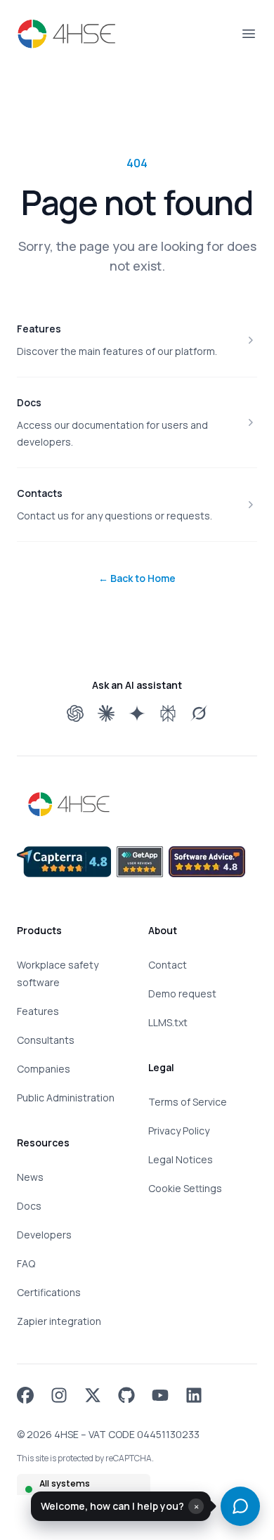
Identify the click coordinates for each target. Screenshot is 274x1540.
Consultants (45, 1040)
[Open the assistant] (240, 1506)
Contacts (40, 493)
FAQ (26, 1263)
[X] (92, 1395)
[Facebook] (25, 1395)
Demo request (182, 993)
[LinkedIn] (193, 1395)
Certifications (49, 1292)
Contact (167, 964)
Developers (44, 1234)
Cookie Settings (185, 1188)
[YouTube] (160, 1395)
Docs (29, 402)
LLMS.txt (168, 1022)
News (30, 1177)
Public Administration (66, 1097)
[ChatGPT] (75, 713)
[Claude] (106, 713)
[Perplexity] (167, 713)
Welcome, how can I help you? (112, 1506)
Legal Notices (180, 1159)
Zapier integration (59, 1321)
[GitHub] (126, 1395)
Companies (43, 1068)
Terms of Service (187, 1101)
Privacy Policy (178, 1130)
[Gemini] (137, 713)
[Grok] (198, 713)
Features (39, 328)
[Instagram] (59, 1395)
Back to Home (137, 578)
